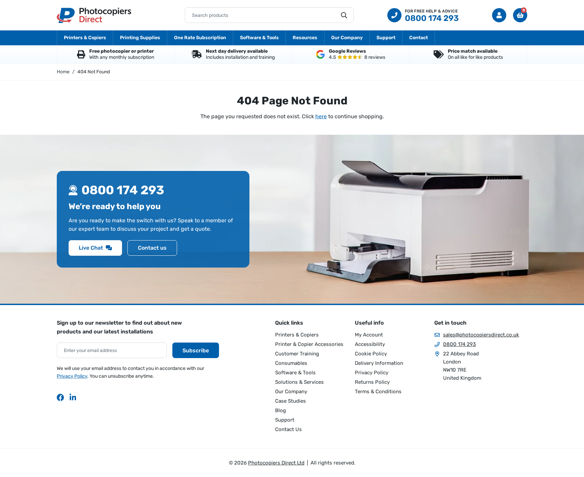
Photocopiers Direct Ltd (94, 15)
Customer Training (297, 354)
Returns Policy (372, 382)
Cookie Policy (371, 354)
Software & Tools (259, 38)
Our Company (347, 38)
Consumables (291, 363)
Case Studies (290, 401)
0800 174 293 (459, 344)
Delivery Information (379, 363)
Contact (418, 38)
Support (385, 38)
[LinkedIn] (73, 397)
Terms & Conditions (378, 391)
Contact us (152, 248)
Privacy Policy (72, 376)
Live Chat (91, 248)
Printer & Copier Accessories (309, 344)
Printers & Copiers (85, 38)
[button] (520, 15)
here (321, 116)
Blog (280, 410)
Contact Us (288, 429)
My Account (369, 335)
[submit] (344, 15)
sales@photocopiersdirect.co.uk (481, 335)
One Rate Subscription (200, 38)
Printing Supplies (140, 38)
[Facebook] (60, 397)
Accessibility (370, 344)
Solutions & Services (299, 382)
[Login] (499, 15)
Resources (305, 38)
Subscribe (195, 350)
